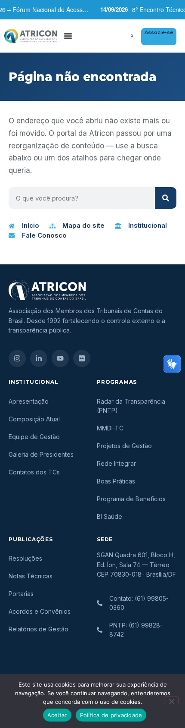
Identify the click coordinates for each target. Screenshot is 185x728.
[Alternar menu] (68, 35)
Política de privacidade (111, 715)
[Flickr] (81, 358)
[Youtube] (60, 358)
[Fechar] (171, 700)
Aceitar (57, 715)
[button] (132, 35)
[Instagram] (17, 358)
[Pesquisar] (165, 198)
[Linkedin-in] (38, 358)
